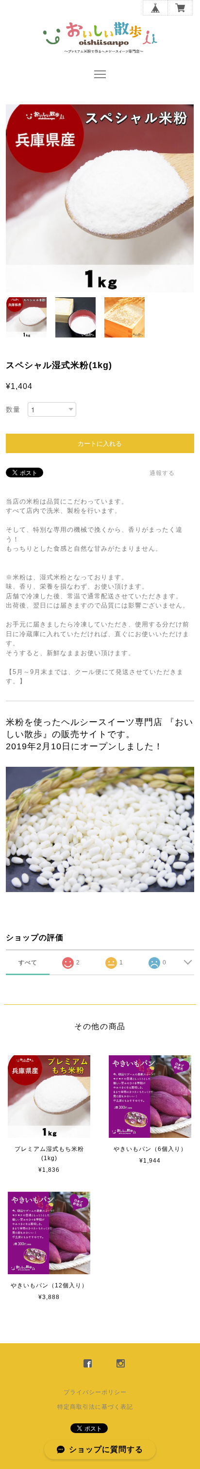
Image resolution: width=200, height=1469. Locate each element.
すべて (27, 962)
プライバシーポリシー (95, 1392)
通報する (162, 473)
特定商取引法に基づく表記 (95, 1406)
